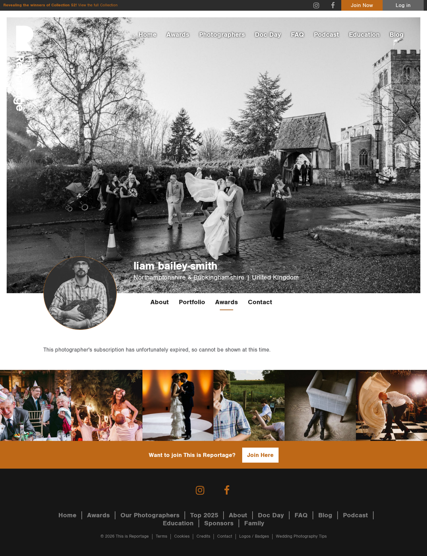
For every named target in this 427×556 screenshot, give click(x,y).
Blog (397, 35)
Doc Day (268, 35)
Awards (177, 35)
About (159, 302)
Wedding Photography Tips (301, 536)
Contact (260, 302)
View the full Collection (97, 5)
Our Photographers (149, 515)
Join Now (362, 5)
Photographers (222, 35)
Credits (203, 536)
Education (364, 35)
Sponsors (219, 523)
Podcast (326, 35)
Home (147, 35)
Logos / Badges (254, 536)
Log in (403, 5)
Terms (161, 536)
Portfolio (192, 302)
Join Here (260, 455)
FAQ (297, 35)
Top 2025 (204, 515)
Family (254, 523)
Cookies (181, 536)
